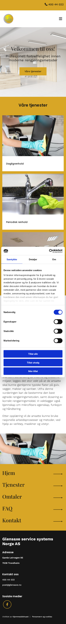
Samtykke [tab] (12, 259)
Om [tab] (54, 259)
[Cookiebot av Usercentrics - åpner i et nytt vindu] (49, 251)
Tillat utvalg (33, 362)
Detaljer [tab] (33, 259)
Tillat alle (33, 354)
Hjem (8, 472)
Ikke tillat (33, 371)
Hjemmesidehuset (21, 617)
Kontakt (11, 520)
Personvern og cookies (42, 617)
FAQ (7, 508)
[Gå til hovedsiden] (17, 19)
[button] (33, 71)
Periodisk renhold (16, 222)
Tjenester (13, 484)
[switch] (58, 321)
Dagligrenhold (15, 163)
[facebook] (7, 604)
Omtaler (12, 496)
